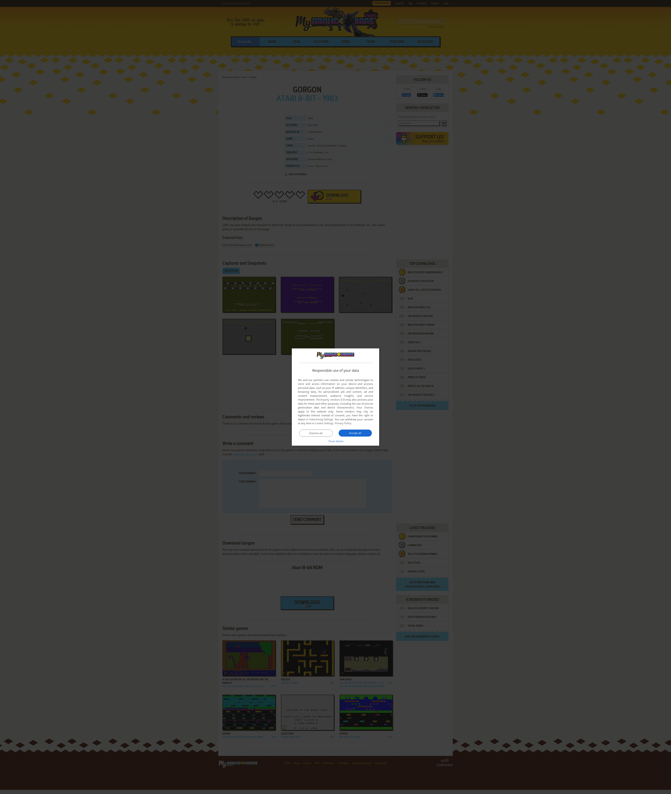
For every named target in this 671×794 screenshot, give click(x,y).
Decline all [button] (315, 433)
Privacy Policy (343, 423)
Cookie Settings (324, 423)
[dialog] (335, 397)
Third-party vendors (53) (330, 399)
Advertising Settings (321, 419)
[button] (336, 441)
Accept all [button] (355, 433)
